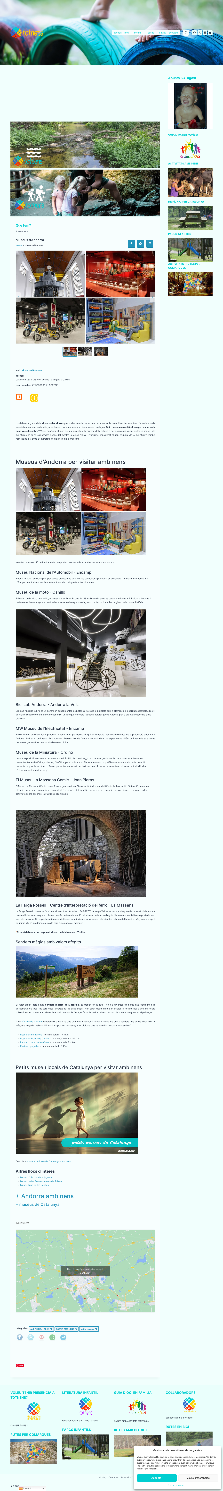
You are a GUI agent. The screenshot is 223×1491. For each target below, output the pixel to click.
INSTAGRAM (22, 1222)
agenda (117, 32)
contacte (173, 32)
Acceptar (156, 1477)
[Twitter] (200, 32)
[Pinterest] (210, 32)
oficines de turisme (32, 1021)
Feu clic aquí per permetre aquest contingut (85, 1271)
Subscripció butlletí (131, 1477)
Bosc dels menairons (31, 1034)
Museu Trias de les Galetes (34, 1185)
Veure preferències (198, 1477)
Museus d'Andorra (32, 370)
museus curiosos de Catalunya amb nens (49, 1161)
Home (19, 245)
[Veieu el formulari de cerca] (186, 33)
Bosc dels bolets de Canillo (34, 1038)
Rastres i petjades (29, 1046)
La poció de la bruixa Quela (34, 1042)
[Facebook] (194, 32)
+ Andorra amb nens (45, 1196)
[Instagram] (205, 32)
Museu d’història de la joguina (36, 1177)
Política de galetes (175, 1485)
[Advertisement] (85, 97)
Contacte (113, 1477)
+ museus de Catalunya (38, 1204)
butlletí (162, 32)
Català (27, 1488)
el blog (102, 1477)
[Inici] (17, 231)
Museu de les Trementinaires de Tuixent (41, 1181)
